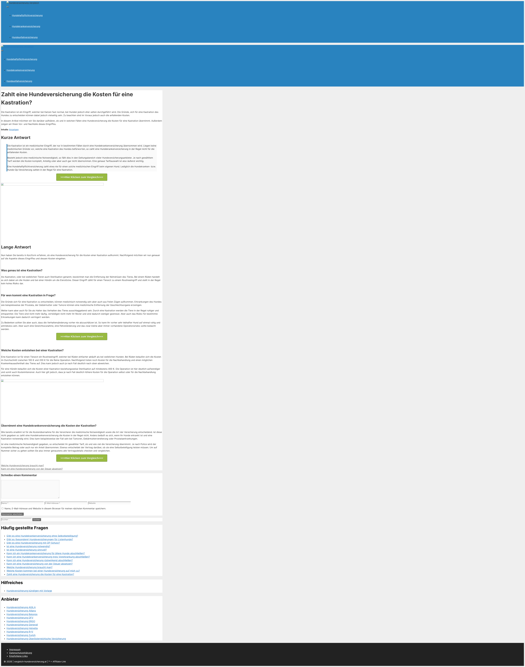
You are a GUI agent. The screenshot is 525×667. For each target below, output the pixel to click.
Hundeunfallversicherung (25, 37)
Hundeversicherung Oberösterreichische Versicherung (36, 638)
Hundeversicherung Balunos (22, 614)
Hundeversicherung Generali (22, 624)
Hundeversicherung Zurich (21, 635)
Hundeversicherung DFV (20, 617)
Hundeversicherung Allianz (21, 610)
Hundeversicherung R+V (20, 631)
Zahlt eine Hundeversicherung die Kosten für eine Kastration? (40, 574)
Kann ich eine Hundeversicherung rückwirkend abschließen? (40, 560)
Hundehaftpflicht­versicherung (27, 15)
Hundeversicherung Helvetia (22, 628)
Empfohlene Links (18, 656)
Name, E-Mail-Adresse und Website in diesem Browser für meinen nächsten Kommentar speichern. (55, 508)
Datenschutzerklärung (20, 652)
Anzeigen (14, 129)
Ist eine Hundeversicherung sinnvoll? (27, 549)
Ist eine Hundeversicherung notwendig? (28, 546)
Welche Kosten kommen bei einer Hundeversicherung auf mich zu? (43, 570)
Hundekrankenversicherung (26, 26)
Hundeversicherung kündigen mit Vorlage (29, 590)
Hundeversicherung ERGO (21, 621)
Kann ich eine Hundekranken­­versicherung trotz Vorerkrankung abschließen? (48, 556)
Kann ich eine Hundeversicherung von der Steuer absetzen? (32, 468)
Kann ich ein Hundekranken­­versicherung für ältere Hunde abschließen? (46, 553)
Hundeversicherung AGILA (21, 607)
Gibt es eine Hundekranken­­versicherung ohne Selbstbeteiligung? (42, 535)
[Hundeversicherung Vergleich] (17, 46)
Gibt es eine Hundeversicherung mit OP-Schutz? (33, 542)
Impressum (15, 649)
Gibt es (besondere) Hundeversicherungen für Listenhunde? (40, 539)
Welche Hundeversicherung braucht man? (22, 465)
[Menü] (8, 6)
